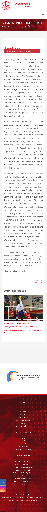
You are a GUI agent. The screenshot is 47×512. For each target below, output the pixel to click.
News (23, 438)
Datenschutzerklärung (22, 420)
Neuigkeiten (23, 409)
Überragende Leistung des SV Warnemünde (21, 327)
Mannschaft (23, 441)
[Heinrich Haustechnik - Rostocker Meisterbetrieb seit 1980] (23, 377)
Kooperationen (23, 446)
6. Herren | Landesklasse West (23, 481)
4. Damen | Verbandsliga (23, 476)
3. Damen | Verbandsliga (23, 470)
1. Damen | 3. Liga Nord (23, 461)
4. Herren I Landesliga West (23, 479)
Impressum (23, 423)
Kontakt (23, 415)
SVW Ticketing (23, 417)
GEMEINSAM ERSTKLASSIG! (23, 449)
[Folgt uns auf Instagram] (3, 489)
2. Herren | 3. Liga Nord (23, 464)
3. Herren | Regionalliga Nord (23, 473)
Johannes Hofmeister (12, 48)
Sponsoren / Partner (23, 444)
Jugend (23, 484)
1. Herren (36, 51)
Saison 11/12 (39, 282)
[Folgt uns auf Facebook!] (25, 495)
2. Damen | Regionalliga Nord (23, 467)
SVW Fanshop (23, 412)
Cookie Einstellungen (23, 426)
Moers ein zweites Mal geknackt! (16, 323)
